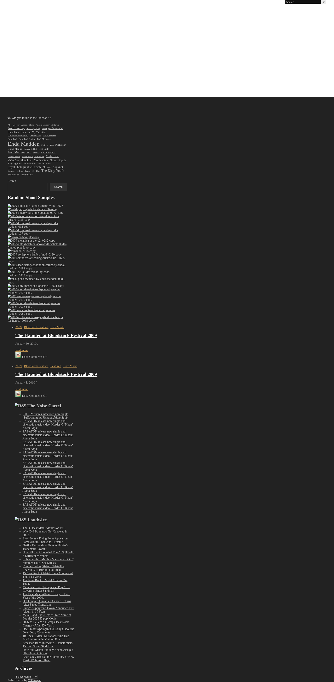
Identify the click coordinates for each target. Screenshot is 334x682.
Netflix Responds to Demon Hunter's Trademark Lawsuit (45, 547)
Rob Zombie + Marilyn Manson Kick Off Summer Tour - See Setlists (48, 561)
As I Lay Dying (33, 128)
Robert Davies (44, 164)
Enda (25, 356)
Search (12, 181)
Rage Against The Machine (22, 163)
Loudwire (37, 519)
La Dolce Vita (48, 152)
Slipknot (58, 166)
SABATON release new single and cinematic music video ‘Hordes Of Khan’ (48, 422)
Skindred (47, 167)
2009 (18, 327)
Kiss (28, 152)
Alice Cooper (14, 125)
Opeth (62, 160)
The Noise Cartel (44, 405)
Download (12, 139)
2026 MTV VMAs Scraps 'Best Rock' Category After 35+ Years (46, 623)
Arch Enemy (16, 128)
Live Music (57, 327)
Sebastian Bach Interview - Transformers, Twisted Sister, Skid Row (48, 644)
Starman (11, 171)
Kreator (36, 153)
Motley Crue (13, 160)
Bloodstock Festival (36, 327)
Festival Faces (47, 145)
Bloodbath (13, 132)
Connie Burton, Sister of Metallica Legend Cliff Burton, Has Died (43, 568)
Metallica (52, 156)
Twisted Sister (27, 175)
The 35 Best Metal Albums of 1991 (44, 528)
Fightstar (60, 144)
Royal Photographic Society (24, 166)
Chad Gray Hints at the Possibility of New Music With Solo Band (48, 658)
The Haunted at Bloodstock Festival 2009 (56, 335)
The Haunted (13, 175)
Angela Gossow (43, 125)
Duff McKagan (44, 139)
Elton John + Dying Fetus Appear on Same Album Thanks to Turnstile (45, 540)
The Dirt (36, 171)
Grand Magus (15, 148)
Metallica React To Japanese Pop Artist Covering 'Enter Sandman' (46, 588)
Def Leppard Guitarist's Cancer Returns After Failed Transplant (47, 602)
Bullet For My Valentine (33, 132)
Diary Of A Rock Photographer (22, 2)
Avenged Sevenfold (52, 128)
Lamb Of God (14, 157)
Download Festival (27, 139)
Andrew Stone (27, 125)
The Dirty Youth (52, 171)
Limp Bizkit (27, 157)
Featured (55, 366)
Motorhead (26, 160)
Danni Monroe (49, 136)
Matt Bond (39, 157)
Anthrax (55, 125)
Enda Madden (24, 144)
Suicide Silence (23, 171)
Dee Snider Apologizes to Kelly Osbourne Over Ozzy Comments (48, 630)
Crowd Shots (35, 136)
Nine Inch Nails (41, 160)
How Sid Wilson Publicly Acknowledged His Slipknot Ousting (48, 651)
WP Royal (34, 680)
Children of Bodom (18, 135)
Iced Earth (44, 148)
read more (21, 350)
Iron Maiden (16, 152)
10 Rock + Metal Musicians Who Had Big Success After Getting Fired (46, 637)
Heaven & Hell (30, 149)
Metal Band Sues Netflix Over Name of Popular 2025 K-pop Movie (47, 616)
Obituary (54, 160)
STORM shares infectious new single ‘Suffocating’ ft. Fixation (45, 415)
